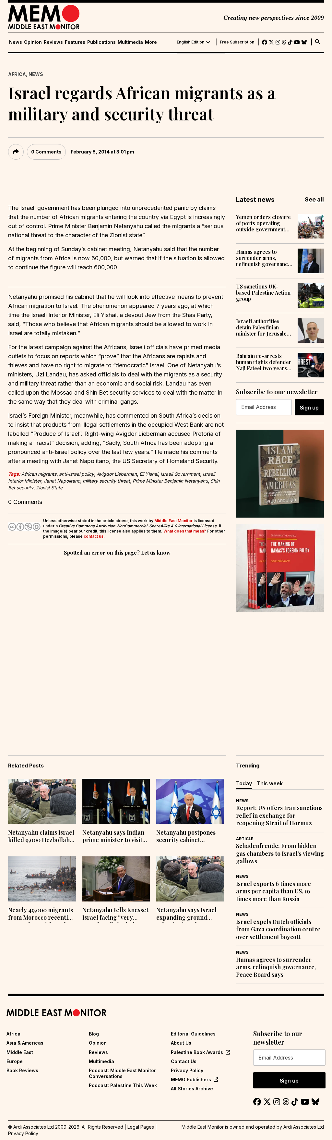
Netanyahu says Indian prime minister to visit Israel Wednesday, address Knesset (113, 837)
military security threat (106, 481)
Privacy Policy (187, 1070)
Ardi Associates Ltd (303, 1127)
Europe (14, 1061)
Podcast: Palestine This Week (123, 1085)
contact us (93, 536)
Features (75, 42)
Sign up (309, 407)
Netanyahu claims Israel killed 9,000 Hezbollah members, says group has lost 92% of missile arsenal (41, 837)
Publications (101, 42)
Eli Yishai (148, 474)
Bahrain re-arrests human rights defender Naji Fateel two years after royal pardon (263, 362)
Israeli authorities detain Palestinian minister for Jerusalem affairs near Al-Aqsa (263, 327)
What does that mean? (184, 531)
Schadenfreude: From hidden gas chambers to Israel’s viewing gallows (280, 853)
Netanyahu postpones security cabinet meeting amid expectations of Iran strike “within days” (186, 837)
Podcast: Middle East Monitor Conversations (122, 1073)
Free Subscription (237, 42)
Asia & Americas (24, 1043)
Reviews (53, 42)
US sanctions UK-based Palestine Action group (263, 292)
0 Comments (46, 151)
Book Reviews (22, 1070)
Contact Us (183, 1061)
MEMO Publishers (191, 1079)
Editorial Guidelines (193, 1033)
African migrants (38, 474)
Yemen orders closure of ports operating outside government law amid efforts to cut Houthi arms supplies (263, 223)
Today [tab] (244, 783)
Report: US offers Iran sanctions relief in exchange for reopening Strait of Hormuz (279, 815)
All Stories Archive (192, 1088)
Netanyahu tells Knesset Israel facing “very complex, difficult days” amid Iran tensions (115, 914)
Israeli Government (180, 474)
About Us (181, 1043)
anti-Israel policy (76, 474)
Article (245, 838)
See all (314, 199)
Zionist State (49, 487)
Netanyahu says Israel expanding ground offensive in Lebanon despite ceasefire (186, 914)
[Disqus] (117, 646)
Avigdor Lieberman (117, 474)
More (151, 42)
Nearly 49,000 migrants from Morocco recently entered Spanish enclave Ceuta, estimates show (41, 914)
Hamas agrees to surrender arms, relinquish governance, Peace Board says (264, 258)
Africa (17, 74)
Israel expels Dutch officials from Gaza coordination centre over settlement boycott (278, 929)
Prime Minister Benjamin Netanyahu (170, 481)
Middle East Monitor (173, 520)
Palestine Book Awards (197, 1052)
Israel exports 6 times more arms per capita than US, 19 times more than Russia (273, 891)
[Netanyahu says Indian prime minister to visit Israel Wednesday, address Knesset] (116, 801)
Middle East (19, 1052)
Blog (94, 1033)
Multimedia (130, 42)
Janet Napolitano (62, 481)
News (15, 42)
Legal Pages (140, 1127)
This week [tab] (270, 783)
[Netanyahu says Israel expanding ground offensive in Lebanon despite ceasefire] (190, 878)
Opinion (33, 42)
